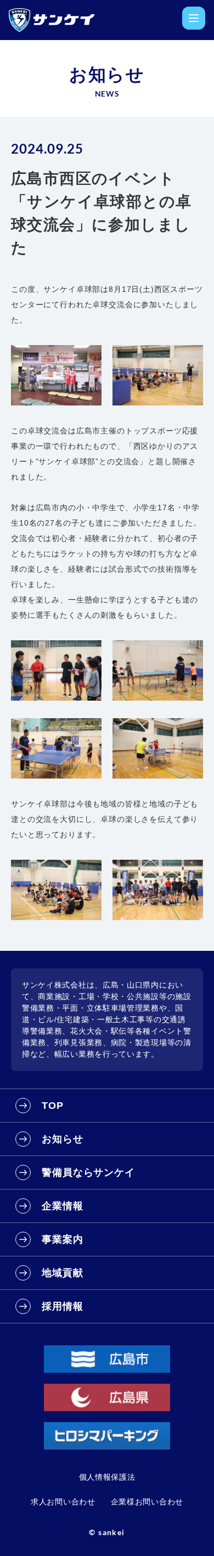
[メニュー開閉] (193, 18)
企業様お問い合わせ (147, 1501)
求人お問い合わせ (63, 1501)
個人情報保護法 (107, 1477)
